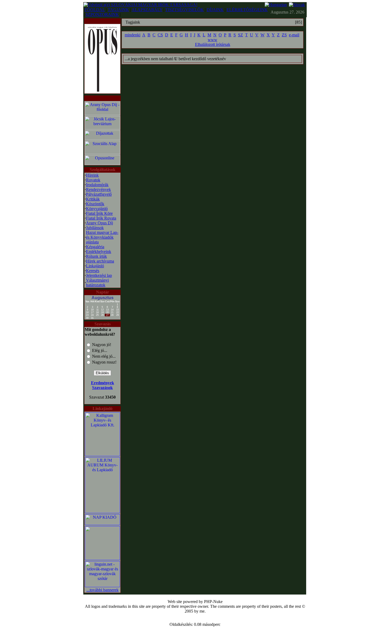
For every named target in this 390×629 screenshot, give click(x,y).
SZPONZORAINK (102, 14)
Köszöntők (95, 204)
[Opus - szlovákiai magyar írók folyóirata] (102, 57)
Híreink (92, 175)
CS (160, 35)
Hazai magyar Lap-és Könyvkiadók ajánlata (102, 237)
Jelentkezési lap (99, 275)
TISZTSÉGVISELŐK (184, 9)
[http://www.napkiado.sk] (102, 523)
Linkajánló (95, 266)
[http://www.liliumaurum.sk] (102, 511)
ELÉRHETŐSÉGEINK (247, 9)
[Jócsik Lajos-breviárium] (102, 128)
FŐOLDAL (95, 9)
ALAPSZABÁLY (147, 9)
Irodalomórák (97, 184)
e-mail (294, 35)
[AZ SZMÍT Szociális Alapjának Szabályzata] (102, 152)
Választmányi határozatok (97, 282)
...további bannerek (102, 590)
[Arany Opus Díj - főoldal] (102, 113)
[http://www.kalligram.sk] (102, 454)
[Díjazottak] (102, 138)
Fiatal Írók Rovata (101, 218)
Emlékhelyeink (98, 251)
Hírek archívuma (100, 261)
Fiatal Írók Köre (99, 213)
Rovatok (93, 180)
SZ (240, 35)
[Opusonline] (102, 163)
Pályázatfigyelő (99, 194)
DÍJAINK (215, 9)
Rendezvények (98, 189)
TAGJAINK (118, 9)
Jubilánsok (95, 227)
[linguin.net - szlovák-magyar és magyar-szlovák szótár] (102, 585)
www (212, 39)
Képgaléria (95, 246)
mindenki (132, 35)
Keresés (92, 270)
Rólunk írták (96, 256)
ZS (284, 35)
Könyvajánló (97, 208)
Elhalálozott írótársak (212, 44)
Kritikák (93, 199)
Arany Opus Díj (99, 223)
